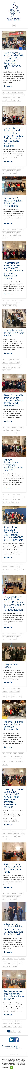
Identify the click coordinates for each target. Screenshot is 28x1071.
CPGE (17, 564)
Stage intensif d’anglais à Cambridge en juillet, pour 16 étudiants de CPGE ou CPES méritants (13, 533)
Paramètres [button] (5, 1067)
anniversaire (9, 958)
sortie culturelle (19, 761)
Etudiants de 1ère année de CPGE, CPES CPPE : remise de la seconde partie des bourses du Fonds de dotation (13, 603)
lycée (9, 100)
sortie (4, 370)
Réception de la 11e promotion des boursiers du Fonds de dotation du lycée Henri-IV (13, 400)
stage (19, 100)
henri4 (4, 100)
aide (3, 92)
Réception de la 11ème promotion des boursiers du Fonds (12, 868)
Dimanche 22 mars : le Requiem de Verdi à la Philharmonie (12, 202)
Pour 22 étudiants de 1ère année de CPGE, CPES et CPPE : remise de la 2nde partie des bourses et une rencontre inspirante (13, 137)
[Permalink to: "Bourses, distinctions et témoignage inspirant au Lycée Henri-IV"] (14, 446)
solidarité (15, 966)
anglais (8, 92)
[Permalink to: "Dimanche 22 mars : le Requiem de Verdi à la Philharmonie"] (14, 185)
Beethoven (9, 753)
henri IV (19, 97)
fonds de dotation (6, 97)
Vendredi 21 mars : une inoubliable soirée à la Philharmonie (13, 725)
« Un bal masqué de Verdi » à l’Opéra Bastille (13, 333)
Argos (13, 494)
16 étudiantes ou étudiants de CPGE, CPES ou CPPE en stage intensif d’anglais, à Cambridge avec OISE (13, 61)
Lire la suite (7, 86)
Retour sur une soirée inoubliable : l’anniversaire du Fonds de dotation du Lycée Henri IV (13, 929)
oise (13, 502)
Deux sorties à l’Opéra (10, 665)
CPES (13, 564)
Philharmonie (10, 761)
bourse (18, 494)
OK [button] (11, 1067)
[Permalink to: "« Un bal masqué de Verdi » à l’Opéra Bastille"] (14, 318)
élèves (4, 95)
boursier (14, 92)
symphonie (5, 764)
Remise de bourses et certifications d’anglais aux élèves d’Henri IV (13, 995)
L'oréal (20, 963)
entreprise (10, 95)
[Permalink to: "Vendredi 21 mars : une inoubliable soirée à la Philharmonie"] (14, 709)
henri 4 (14, 97)
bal (7, 359)
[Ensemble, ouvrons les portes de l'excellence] (14, 11)
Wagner (19, 696)
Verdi (9, 370)
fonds (22, 95)
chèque (19, 831)
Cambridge (20, 92)
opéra (19, 235)
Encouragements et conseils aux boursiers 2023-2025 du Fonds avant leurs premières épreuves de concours (13, 798)
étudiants (16, 95)
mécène (13, 100)
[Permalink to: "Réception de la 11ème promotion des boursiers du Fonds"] (14, 851)
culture (12, 359)
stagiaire (4, 103)
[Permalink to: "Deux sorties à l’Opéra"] (14, 652)
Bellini (8, 688)
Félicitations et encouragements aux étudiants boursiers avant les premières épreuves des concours (13, 270)
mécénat (14, 367)
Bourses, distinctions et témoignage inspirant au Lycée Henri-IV (12, 465)
